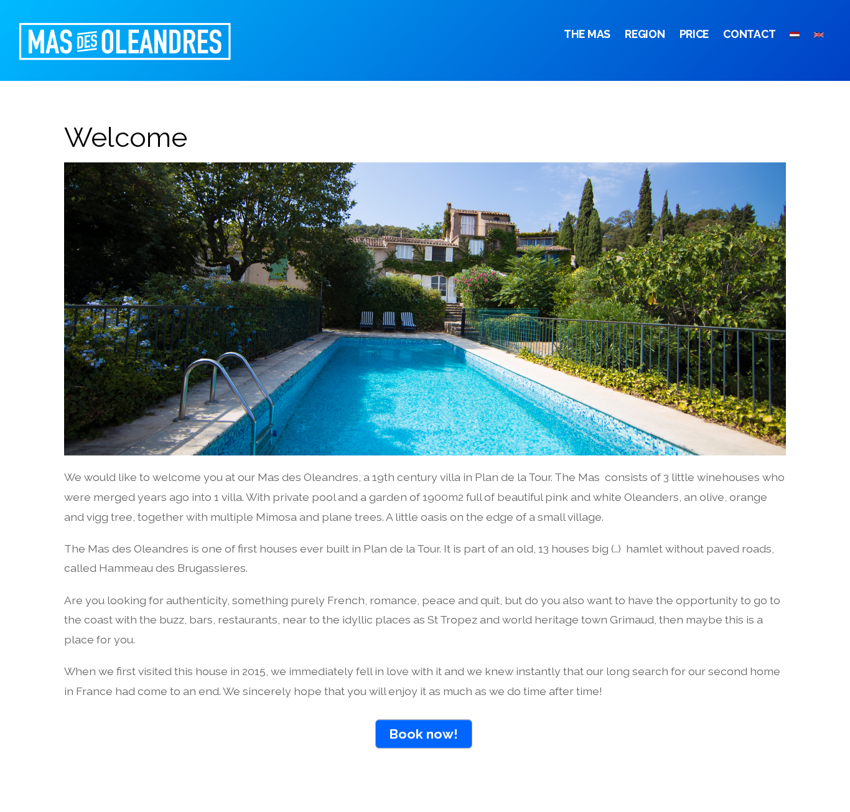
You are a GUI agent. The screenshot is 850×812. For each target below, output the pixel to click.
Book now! (423, 734)
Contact (749, 33)
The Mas (587, 33)
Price (694, 33)
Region (645, 33)
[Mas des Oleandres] (143, 52)
